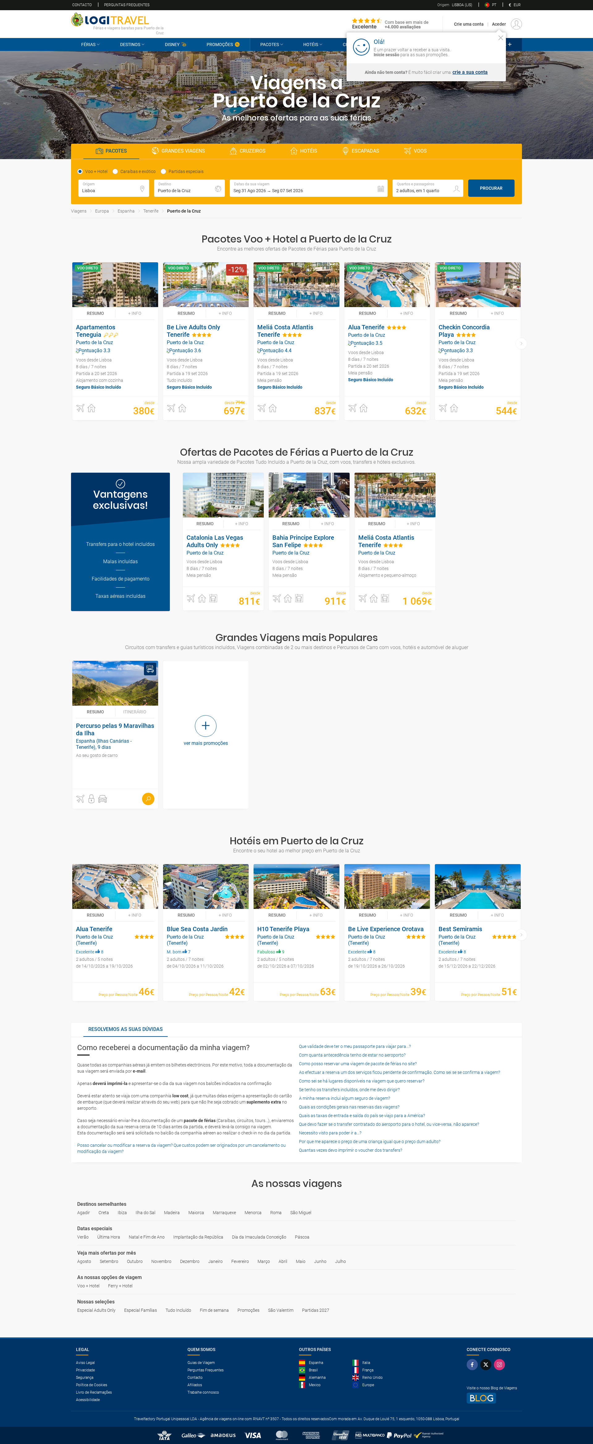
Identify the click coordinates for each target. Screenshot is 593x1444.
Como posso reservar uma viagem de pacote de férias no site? (358, 1063)
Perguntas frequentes (126, 5)
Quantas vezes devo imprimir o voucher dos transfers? (350, 1150)
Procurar (491, 188)
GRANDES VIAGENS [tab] (183, 151)
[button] (309, 188)
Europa (102, 211)
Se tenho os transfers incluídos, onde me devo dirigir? (349, 1089)
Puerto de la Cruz (184, 211)
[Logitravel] (390, 24)
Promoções (220, 44)
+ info (134, 313)
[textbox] (113, 188)
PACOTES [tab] (116, 151)
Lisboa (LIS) (454, 5)
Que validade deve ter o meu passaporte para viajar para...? (355, 1046)
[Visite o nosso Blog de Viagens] (492, 1398)
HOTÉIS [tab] (308, 151)
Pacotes (269, 44)
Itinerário (134, 711)
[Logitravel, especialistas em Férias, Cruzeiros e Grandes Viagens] (117, 19)
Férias (88, 44)
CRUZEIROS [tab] (253, 151)
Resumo (95, 313)
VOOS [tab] (420, 151)
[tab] (125, 1030)
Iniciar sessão (481, 46)
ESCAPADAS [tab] (365, 151)
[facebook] (473, 1364)
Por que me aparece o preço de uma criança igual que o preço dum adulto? (369, 1141)
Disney (172, 44)
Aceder (499, 24)
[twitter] (487, 1364)
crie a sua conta (470, 72)
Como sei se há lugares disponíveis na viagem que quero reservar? (361, 1081)
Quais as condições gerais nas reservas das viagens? (349, 1106)
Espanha (126, 211)
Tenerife (150, 211)
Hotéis (310, 44)
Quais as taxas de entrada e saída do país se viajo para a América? (362, 1115)
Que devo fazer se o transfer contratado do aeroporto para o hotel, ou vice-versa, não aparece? (389, 1124)
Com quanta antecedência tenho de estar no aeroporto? (352, 1055)
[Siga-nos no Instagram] (500, 1364)
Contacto (82, 5)
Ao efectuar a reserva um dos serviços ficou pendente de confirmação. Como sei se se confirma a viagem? (399, 1072)
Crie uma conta (469, 24)
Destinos (130, 44)
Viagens (78, 211)
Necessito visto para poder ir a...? (330, 1132)
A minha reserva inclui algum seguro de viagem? (344, 1098)
